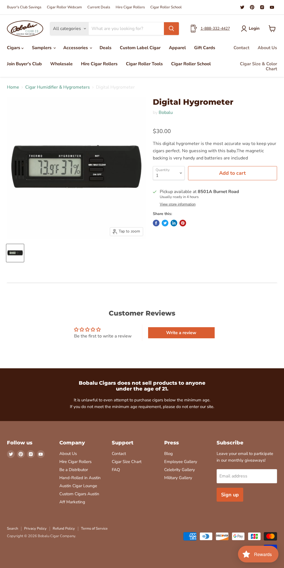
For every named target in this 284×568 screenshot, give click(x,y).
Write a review (181, 333)
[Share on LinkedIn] (174, 223)
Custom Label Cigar (140, 48)
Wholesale (61, 64)
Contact (241, 48)
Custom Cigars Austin (79, 494)
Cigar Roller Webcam (64, 7)
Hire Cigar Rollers (130, 7)
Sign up (230, 494)
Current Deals (98, 7)
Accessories (76, 48)
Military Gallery (178, 478)
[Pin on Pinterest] (182, 223)
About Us (267, 48)
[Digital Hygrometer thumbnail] (15, 253)
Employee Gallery (180, 461)
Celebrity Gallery (179, 469)
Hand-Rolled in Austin (80, 478)
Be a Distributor (73, 469)
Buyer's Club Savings (24, 7)
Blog (168, 453)
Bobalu (166, 112)
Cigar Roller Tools (144, 64)
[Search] (171, 28)
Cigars (14, 48)
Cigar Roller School (166, 7)
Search (12, 528)
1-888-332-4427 (215, 28)
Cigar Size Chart (126, 461)
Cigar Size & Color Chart (258, 66)
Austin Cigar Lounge (78, 486)
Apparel (177, 48)
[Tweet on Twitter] (165, 223)
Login (254, 28)
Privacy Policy (35, 528)
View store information (178, 204)
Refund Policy (64, 528)
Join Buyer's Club (24, 64)
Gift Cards (204, 48)
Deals (105, 48)
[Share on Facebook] (156, 223)
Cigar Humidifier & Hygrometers (57, 87)
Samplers (42, 48)
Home (13, 87)
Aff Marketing (72, 502)
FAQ (116, 469)
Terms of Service (94, 528)
